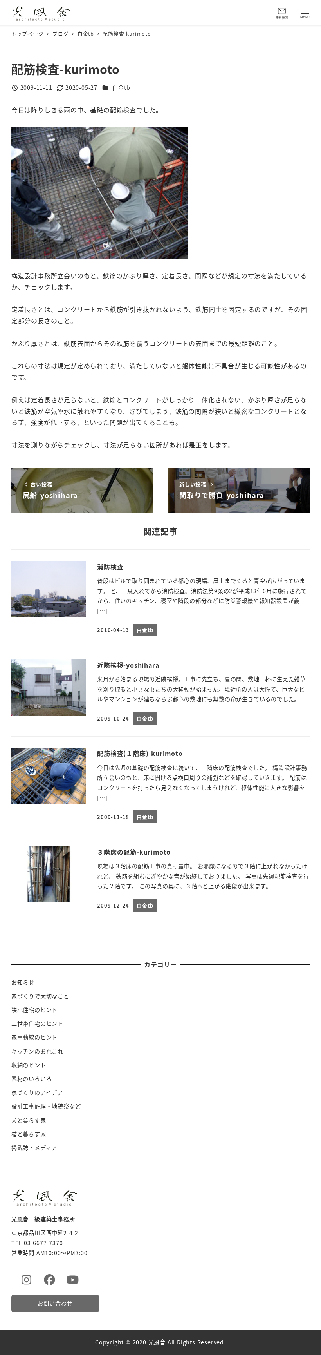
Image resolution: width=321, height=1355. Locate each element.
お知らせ (22, 982)
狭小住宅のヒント (34, 1010)
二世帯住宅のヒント (37, 1023)
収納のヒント (28, 1065)
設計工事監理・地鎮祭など (46, 1106)
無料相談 (282, 17)
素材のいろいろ (31, 1079)
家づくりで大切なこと (40, 996)
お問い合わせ (55, 1303)
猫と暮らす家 (28, 1134)
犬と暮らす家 (28, 1120)
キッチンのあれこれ (37, 1051)
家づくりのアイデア (37, 1092)
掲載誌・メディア (34, 1148)
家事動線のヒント (34, 1037)
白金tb (121, 87)
